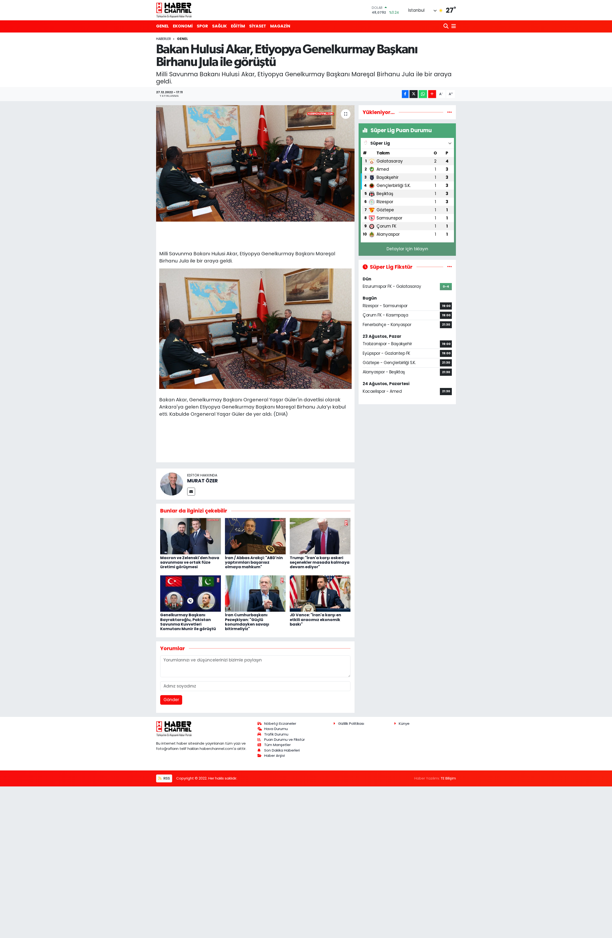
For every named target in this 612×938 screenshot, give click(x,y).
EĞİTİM (238, 26)
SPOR (202, 26)
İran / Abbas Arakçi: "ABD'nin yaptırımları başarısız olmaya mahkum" (254, 562)
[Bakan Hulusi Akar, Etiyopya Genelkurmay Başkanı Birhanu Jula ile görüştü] (255, 163)
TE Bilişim (448, 778)
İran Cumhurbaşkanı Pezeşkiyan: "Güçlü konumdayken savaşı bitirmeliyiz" (247, 622)
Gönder (171, 700)
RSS (166, 778)
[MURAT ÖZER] (171, 484)
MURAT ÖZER (202, 480)
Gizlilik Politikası (351, 723)
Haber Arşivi (274, 755)
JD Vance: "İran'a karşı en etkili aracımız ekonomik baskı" (315, 619)
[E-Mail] (191, 492)
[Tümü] (449, 112)
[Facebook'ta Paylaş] (405, 94)
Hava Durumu (276, 728)
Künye (404, 723)
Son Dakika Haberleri (282, 750)
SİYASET (257, 26)
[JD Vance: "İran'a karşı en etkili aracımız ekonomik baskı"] (320, 593)
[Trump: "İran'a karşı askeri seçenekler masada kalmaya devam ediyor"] (320, 536)
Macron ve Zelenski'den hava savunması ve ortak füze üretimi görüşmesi (189, 562)
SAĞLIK (219, 26)
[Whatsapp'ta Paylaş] (423, 94)
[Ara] (446, 26)
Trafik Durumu (276, 734)
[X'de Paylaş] (414, 94)
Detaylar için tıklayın (407, 249)
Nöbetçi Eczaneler (280, 723)
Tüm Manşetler (277, 744)
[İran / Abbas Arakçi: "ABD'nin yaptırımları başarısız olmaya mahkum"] (255, 536)
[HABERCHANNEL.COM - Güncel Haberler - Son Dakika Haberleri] (174, 10)
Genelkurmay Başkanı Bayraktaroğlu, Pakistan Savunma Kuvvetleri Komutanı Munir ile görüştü (188, 622)
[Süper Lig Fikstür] (449, 267)
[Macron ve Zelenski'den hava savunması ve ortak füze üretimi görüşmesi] (190, 536)
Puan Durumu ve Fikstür (284, 739)
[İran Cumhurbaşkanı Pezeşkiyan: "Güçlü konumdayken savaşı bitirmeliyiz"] (255, 593)
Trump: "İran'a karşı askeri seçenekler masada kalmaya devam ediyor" (320, 562)
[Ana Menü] (452, 26)
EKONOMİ (183, 26)
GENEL (162, 26)
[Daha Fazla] (432, 94)
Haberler (163, 38)
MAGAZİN (280, 26)
